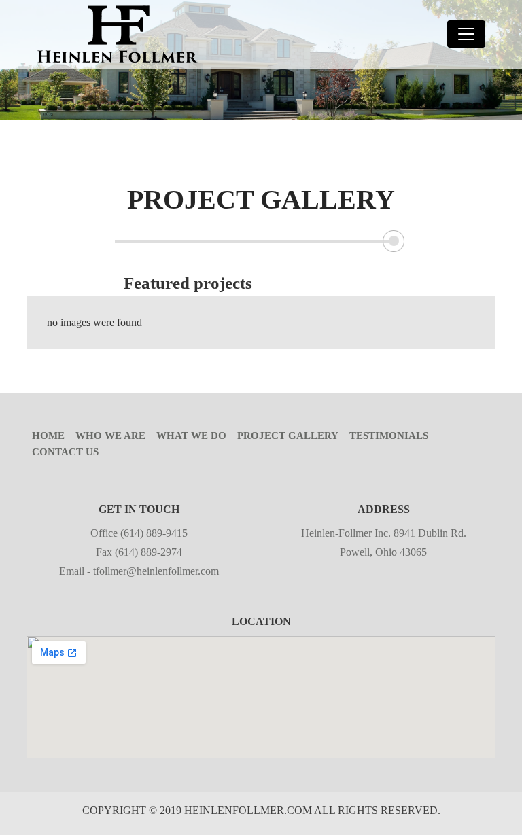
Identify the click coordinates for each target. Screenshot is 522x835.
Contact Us (65, 451)
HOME (48, 435)
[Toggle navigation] (466, 34)
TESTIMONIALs (388, 435)
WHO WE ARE (110, 435)
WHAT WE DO (191, 435)
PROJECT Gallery (287, 435)
